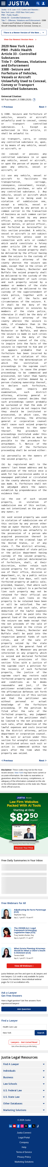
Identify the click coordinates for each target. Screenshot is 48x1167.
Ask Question (24, 1009)
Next (41, 106)
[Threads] (26, 1126)
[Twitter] (33, 1126)
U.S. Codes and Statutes (27, 9)
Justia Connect (24, 1133)
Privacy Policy (24, 1157)
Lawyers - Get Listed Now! (24, 1042)
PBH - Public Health (9, 15)
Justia (3, 9)
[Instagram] (22, 1126)
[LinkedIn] (10, 1126)
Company (24, 1142)
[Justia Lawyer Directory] (37, 1126)
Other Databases (12, 1103)
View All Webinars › (24, 965)
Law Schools (10, 1083)
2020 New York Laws (25, 12)
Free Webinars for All (13, 903)
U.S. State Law (11, 1096)
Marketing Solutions (14, 1110)
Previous (8, 106)
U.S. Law (12, 9)
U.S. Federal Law (12, 1090)
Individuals (9, 1070)
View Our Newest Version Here (19, 39)
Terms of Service (24, 1152)
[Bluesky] (29, 1126)
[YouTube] (14, 1126)
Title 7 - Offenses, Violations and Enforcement (20, 20)
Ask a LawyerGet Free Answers (11, 994)
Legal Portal (24, 1137)
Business (8, 1077)
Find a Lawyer (9, 1020)
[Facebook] (18, 1126)
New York (19, 772)
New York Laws (7, 12)
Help (24, 1147)
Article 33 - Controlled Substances (15, 18)
